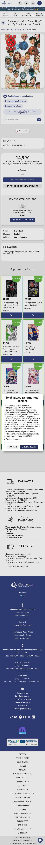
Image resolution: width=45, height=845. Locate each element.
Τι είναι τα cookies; (13, 439)
